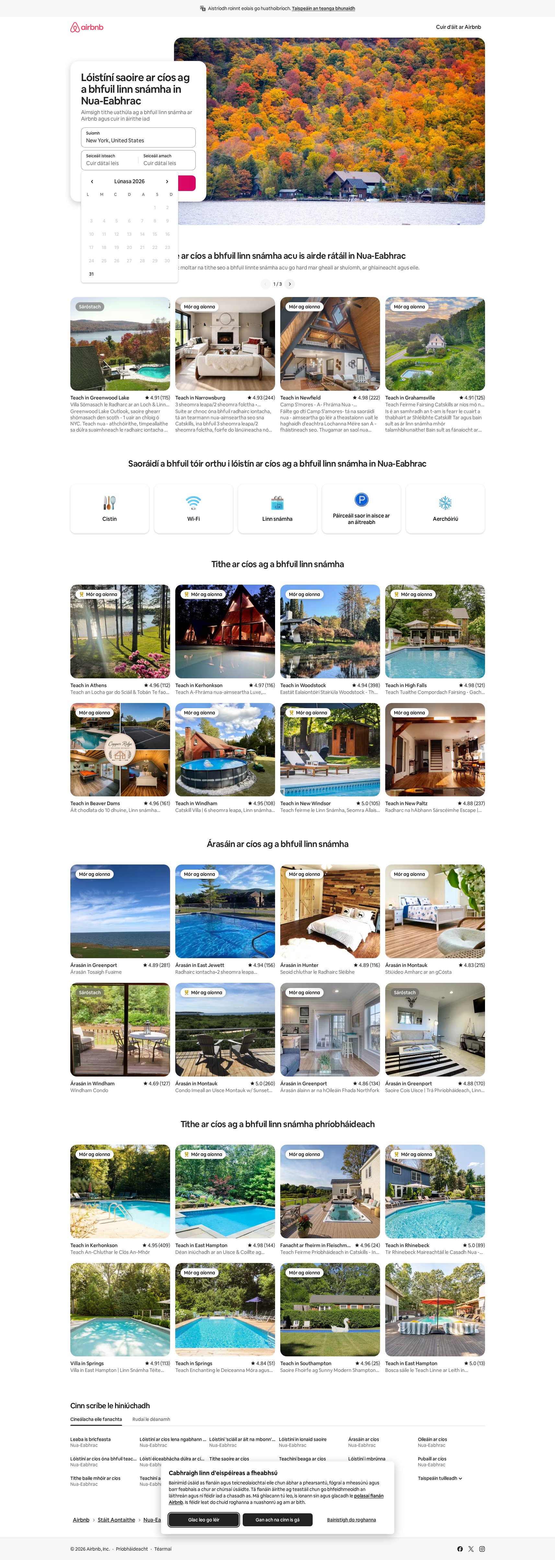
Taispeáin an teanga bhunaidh (323, 8)
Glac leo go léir (203, 1520)
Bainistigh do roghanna (351, 1520)
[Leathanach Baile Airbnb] (86, 27)
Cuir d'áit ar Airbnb (458, 27)
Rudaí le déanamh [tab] (151, 1419)
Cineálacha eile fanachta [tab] (96, 1419)
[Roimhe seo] (265, 284)
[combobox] (138, 140)
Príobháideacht (132, 1549)
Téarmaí (162, 1549)
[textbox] (109, 163)
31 (91, 274)
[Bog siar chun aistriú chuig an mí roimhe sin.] (92, 182)
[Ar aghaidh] (289, 284)
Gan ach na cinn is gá (278, 1520)
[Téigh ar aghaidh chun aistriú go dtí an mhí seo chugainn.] (167, 182)
